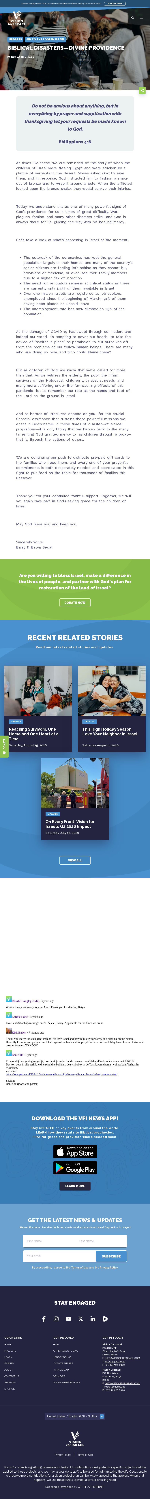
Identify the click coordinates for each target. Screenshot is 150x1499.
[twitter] (126, 90)
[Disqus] (75, 942)
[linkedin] (133, 90)
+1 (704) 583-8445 (115, 1361)
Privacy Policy (109, 1267)
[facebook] (118, 90)
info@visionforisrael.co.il (122, 1383)
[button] (141, 17)
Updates (16, 721)
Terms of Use (80, 1267)
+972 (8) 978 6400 (115, 1386)
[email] (111, 90)
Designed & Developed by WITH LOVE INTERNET (75, 1486)
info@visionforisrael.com (122, 1358)
